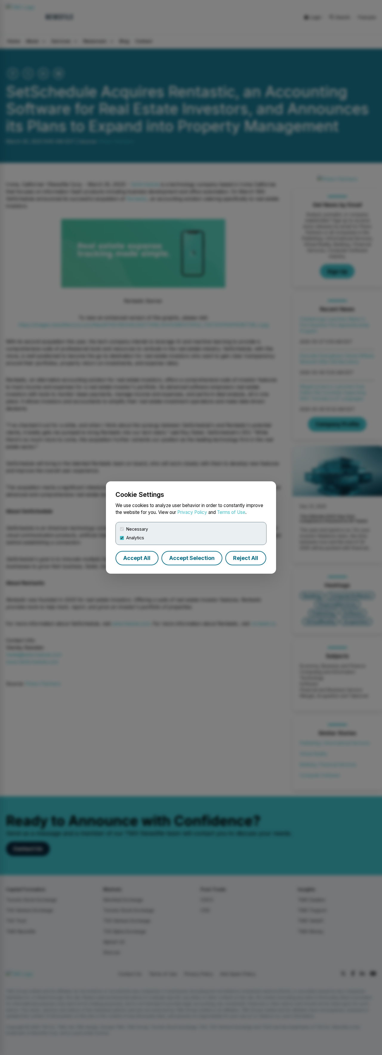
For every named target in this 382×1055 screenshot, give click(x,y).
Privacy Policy (192, 512)
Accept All (136, 558)
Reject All (245, 558)
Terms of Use (231, 512)
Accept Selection (192, 558)
